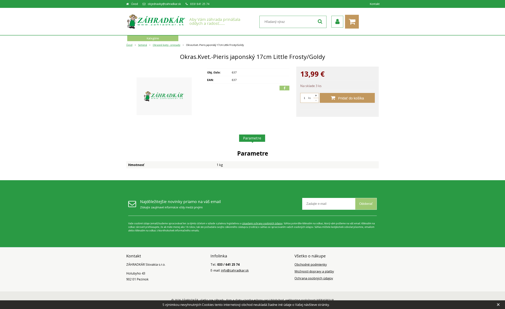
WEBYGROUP (325, 300)
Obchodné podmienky (311, 264)
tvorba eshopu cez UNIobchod (264, 300)
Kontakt (375, 4)
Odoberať (366, 203)
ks (309, 98)
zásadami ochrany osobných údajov (262, 223)
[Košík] (353, 22)
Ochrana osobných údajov (314, 278)
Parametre (252, 138)
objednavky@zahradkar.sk (164, 4)
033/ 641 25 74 (199, 4)
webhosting (292, 300)
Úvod (134, 4)
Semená (142, 45)
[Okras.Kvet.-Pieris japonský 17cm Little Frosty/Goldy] (164, 96)
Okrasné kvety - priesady (166, 45)
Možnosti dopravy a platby (314, 271)
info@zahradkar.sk (235, 270)
